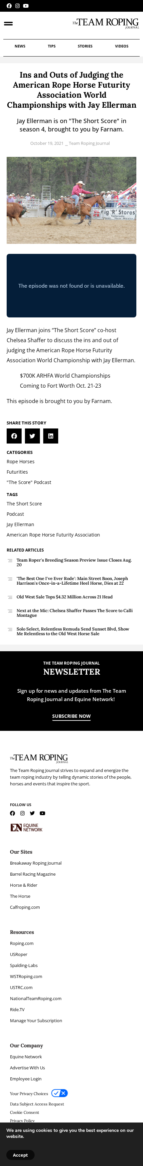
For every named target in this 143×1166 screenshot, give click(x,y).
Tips (52, 45)
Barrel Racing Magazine (33, 874)
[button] (14, 436)
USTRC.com (21, 987)
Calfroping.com (25, 907)
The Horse (20, 896)
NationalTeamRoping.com (36, 998)
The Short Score (74, 330)
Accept (20, 1155)
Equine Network (26, 1057)
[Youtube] (25, 5)
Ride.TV (17, 1009)
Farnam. (101, 401)
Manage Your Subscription (36, 1020)
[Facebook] (9, 5)
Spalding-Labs (24, 965)
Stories (85, 45)
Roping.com (22, 943)
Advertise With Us (27, 1068)
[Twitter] (32, 813)
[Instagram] (17, 5)
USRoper (18, 954)
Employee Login (26, 1079)
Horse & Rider (23, 885)
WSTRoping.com (26, 976)
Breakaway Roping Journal (36, 863)
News (20, 45)
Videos (121, 45)
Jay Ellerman (22, 330)
